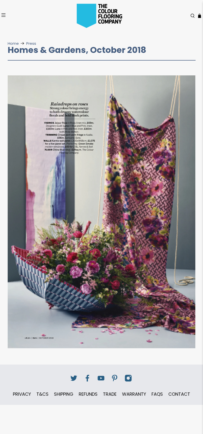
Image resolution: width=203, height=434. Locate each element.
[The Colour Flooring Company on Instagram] (128, 380)
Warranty (134, 394)
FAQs (157, 394)
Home (13, 43)
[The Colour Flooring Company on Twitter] (74, 380)
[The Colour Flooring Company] (101, 16)
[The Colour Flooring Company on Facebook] (87, 380)
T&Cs (42, 394)
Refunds (88, 394)
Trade (110, 394)
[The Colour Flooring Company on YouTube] (101, 380)
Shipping (63, 394)
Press (31, 43)
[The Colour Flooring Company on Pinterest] (114, 380)
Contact (179, 394)
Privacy (22, 394)
